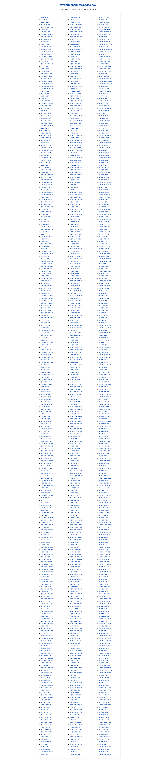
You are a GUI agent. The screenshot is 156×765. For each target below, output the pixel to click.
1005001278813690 (47, 254)
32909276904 (45, 165)
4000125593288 (46, 118)
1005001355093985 (105, 71)
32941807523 (74, 468)
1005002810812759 (105, 744)
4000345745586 (75, 22)
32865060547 (74, 586)
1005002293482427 (105, 646)
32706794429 (45, 17)
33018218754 (45, 155)
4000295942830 (75, 246)
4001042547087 (75, 389)
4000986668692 (104, 266)
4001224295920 (46, 170)
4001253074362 (46, 153)
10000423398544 (75, 327)
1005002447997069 (105, 552)
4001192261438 (75, 165)
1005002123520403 (47, 537)
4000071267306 (46, 288)
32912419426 (74, 382)
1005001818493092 (105, 327)
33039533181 (45, 522)
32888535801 (74, 591)
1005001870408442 (76, 116)
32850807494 (103, 308)
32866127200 (103, 268)
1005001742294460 (47, 27)
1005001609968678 (76, 409)
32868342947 (74, 576)
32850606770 (74, 458)
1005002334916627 (76, 532)
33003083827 (103, 330)
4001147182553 (104, 402)
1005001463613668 (105, 448)
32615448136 (74, 665)
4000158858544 (104, 177)
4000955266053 (75, 485)
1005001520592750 (105, 739)
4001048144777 (75, 185)
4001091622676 (46, 419)
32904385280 (103, 470)
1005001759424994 (105, 34)
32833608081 (45, 22)
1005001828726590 (47, 446)
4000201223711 (74, 283)
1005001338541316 (105, 404)
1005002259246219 (76, 123)
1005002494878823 (76, 239)
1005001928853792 (105, 596)
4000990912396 (46, 670)
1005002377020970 (76, 628)
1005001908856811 (105, 673)
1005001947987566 (47, 379)
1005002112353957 (105, 512)
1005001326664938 (105, 564)
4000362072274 (104, 47)
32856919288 (74, 71)
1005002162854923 (76, 655)
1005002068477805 (76, 394)
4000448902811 (75, 268)
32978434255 (74, 542)
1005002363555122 (76, 569)
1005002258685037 (105, 722)
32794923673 (103, 712)
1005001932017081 (76, 429)
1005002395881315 (76, 172)
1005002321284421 (76, 64)
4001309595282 (104, 278)
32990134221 (103, 291)
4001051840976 (75, 54)
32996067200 (45, 332)
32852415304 (45, 340)
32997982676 (45, 744)
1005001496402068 (47, 512)
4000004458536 (75, 276)
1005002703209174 (105, 384)
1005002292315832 (76, 125)
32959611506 (74, 747)
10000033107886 (104, 461)
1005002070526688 (47, 103)
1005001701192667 (46, 303)
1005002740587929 (47, 83)
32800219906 (103, 419)
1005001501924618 (105, 32)
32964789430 (45, 488)
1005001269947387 (105, 231)
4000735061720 (46, 719)
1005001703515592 (47, 589)
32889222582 (45, 544)
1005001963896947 (76, 278)
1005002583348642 (47, 74)
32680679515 (103, 300)
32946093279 (45, 510)
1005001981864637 (47, 34)
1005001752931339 (76, 39)
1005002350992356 (105, 44)
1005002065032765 (47, 559)
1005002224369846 (76, 24)
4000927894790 (104, 187)
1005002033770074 (105, 185)
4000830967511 (104, 337)
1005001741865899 (105, 56)
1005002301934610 (76, 69)
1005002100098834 (76, 318)
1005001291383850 (105, 214)
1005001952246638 (47, 752)
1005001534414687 (105, 678)
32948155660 (103, 103)
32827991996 (103, 165)
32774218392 (45, 61)
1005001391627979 (105, 668)
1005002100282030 (105, 347)
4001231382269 (104, 204)
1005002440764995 (76, 473)
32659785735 (74, 81)
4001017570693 (75, 613)
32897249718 (103, 323)
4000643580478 (104, 714)
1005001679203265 (47, 64)
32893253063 (45, 552)
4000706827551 (46, 133)
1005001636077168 (47, 480)
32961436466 (103, 537)
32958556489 (74, 273)
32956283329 (103, 342)
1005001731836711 (75, 96)
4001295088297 (104, 695)
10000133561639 (104, 88)
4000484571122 (75, 59)
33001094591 (45, 19)
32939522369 (74, 340)
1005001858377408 (105, 618)
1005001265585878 (76, 682)
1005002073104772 (105, 259)
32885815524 (74, 330)
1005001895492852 (76, 697)
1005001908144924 (76, 604)
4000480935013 (104, 192)
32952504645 (103, 86)
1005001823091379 (105, 700)
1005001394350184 (47, 456)
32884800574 (103, 542)
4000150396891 (46, 483)
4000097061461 (75, 754)
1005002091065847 (76, 690)
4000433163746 (104, 611)
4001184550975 (75, 308)
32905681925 (45, 503)
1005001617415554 (76, 695)
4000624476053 (104, 626)
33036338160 (103, 310)
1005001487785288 (47, 263)
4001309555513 (104, 429)
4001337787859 (46, 101)
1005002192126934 (47, 631)
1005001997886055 (76, 687)
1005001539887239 (47, 175)
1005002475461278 (76, 475)
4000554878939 (104, 212)
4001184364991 (104, 594)
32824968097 (74, 254)
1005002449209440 (105, 81)
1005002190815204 (47, 266)
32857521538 (74, 189)
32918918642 (103, 710)
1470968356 (44, 111)
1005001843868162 (47, 549)
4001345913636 (104, 446)
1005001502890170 (105, 458)
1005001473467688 (105, 562)
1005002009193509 (76, 86)
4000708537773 (75, 266)
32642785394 (103, 507)
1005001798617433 (76, 559)
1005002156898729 (47, 668)
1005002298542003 (105, 478)
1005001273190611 (105, 39)
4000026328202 (46, 138)
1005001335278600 (105, 643)
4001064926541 (46, 424)
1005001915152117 (46, 157)
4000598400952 (46, 641)
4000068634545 (46, 355)
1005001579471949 (47, 335)
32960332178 (45, 71)
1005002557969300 (76, 160)
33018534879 (45, 532)
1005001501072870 (76, 441)
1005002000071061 (76, 106)
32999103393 (103, 498)
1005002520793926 (76, 103)
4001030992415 (104, 655)
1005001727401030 (47, 357)
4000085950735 (75, 436)
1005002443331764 (47, 382)
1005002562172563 (76, 335)
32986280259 (103, 517)
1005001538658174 (105, 325)
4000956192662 (104, 734)
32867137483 (74, 478)
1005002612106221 (47, 406)
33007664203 (45, 167)
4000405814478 (46, 687)
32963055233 (74, 128)
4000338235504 (104, 406)
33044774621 (45, 214)
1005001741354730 (47, 342)
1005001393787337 (105, 120)
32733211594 (45, 44)
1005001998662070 (76, 710)
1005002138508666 (105, 197)
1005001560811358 (76, 140)
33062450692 (74, 670)
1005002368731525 (47, 604)
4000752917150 (104, 549)
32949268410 (74, 113)
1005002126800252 (105, 495)
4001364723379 (46, 160)
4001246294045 (75, 500)
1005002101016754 (76, 192)
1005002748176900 (76, 101)
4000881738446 (75, 535)
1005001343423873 (105, 286)
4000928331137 (46, 628)
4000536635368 (75, 34)
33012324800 (74, 224)
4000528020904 (75, 507)
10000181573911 (104, 118)
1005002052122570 (76, 431)
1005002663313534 (105, 219)
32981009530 (103, 362)
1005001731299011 (46, 468)
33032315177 (103, 263)
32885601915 (74, 323)
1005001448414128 (105, 254)
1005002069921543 (105, 532)
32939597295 (45, 222)
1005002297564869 (105, 468)
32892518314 (103, 313)
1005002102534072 (105, 59)
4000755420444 (75, 636)
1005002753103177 (76, 564)
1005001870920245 (47, 554)
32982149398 (74, 377)
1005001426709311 (76, 737)
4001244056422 (104, 27)
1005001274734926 (76, 199)
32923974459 (103, 244)
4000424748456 (46, 466)
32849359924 (45, 172)
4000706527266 (104, 658)
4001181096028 (75, 222)
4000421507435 (75, 567)
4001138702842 (104, 372)
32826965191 (103, 621)
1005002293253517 (76, 433)
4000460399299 (75, 207)
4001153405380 (75, 241)
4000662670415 (104, 727)
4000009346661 (46, 742)
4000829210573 (46, 305)
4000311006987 (46, 648)
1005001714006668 (105, 623)
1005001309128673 (76, 714)
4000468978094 (46, 411)
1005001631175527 (46, 56)
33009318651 (45, 754)
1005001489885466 (47, 261)
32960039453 (45, 433)
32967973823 (103, 752)
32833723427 (45, 209)
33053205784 (103, 64)
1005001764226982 (47, 362)
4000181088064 (104, 387)
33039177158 (45, 219)
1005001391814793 (46, 81)
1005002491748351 (76, 162)
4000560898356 (46, 113)
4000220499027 (46, 350)
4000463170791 (45, 367)
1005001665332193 (47, 658)
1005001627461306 (47, 685)
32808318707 (45, 633)
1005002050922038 (47, 185)
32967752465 (74, 734)
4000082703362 (75, 648)
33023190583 (103, 315)
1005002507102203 (76, 658)
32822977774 (103, 320)
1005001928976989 (76, 387)
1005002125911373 (46, 273)
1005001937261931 (76, 209)
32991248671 (74, 680)
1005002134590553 (105, 426)
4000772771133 (104, 17)
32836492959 (45, 276)
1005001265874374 (76, 411)
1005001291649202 (105, 737)
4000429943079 (75, 643)
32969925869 (74, 345)
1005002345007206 (105, 261)
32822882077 (103, 663)
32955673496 (74, 337)
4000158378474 (104, 606)
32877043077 (45, 747)
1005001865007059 (47, 682)
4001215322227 (104, 424)
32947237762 (103, 241)
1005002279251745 (76, 402)
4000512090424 (75, 596)
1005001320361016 (105, 298)
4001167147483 (74, 362)
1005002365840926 (47, 673)
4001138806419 (75, 663)
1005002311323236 (47, 547)
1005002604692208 (47, 722)
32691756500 (74, 404)
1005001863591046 (47, 384)
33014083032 (45, 712)
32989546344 (74, 288)
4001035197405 (75, 466)
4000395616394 (104, 19)
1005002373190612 (76, 589)
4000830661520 (75, 633)
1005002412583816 (76, 79)
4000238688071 (75, 692)
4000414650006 (104, 463)
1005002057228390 (47, 638)
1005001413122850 (105, 355)
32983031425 (74, 572)
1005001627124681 (46, 286)
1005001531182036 (47, 300)
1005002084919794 (105, 194)
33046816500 (103, 633)
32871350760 (103, 493)
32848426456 (45, 69)
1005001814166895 (47, 520)
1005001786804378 (76, 157)
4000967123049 (46, 394)
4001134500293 (104, 576)
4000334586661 (46, 197)
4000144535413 (104, 382)
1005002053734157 (76, 49)
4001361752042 (104, 234)
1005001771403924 (105, 697)
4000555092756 (46, 663)
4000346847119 (46, 727)
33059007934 (45, 527)
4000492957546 (46, 441)
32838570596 (103, 170)
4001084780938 (104, 106)
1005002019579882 (76, 170)
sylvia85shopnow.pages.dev (78, 4)
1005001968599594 (76, 421)
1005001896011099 (47, 574)
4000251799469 (104, 207)
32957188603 (45, 231)
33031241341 (74, 293)
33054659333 (103, 660)
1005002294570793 (105, 66)
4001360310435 (104, 167)
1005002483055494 (76, 325)
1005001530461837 (76, 229)
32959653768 (74, 251)
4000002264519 (46, 135)
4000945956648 (46, 421)
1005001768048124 (47, 88)
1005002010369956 (105, 29)
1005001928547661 (76, 143)
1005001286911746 (105, 687)
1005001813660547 (76, 167)
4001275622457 (104, 180)
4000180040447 (104, 650)
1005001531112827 (75, 722)
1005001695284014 (47, 86)
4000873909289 (75, 495)
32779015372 (45, 387)
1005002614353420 (105, 332)
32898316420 (74, 463)
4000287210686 (104, 717)
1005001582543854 (76, 448)
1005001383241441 (76, 392)
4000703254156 (104, 416)
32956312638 (45, 389)
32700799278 (74, 74)
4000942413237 (75, 19)
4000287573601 (104, 130)
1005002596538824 (47, 123)
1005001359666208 (76, 259)
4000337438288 (104, 123)
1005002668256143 (76, 197)
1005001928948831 (105, 394)
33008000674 (45, 616)
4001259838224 (46, 399)
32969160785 (45, 256)
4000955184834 (104, 74)
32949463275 (74, 515)
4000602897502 (75, 374)
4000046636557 (104, 466)
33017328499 (103, 399)
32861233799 (103, 609)
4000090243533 (46, 675)
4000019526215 (104, 505)
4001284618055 (75, 552)
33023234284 (74, 397)
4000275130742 (75, 367)
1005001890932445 (105, 374)
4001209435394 (75, 83)
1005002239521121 (105, 335)
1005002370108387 (47, 495)
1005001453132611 (105, 101)
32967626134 (74, 61)
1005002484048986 (76, 623)
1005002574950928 (105, 69)
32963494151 (45, 29)
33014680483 (45, 515)
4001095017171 (74, 414)
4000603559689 (75, 138)
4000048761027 (46, 749)
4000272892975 (46, 438)
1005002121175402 (76, 579)
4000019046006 (104, 76)
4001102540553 (46, 32)
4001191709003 (104, 527)
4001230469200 (46, 436)
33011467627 (103, 128)
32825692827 (103, 579)
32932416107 (74, 719)
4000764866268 (104, 591)
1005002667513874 (105, 586)
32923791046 (103, 345)
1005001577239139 (47, 478)
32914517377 (45, 535)
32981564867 (45, 241)
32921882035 (74, 187)
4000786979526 (75, 286)
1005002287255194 (47, 244)
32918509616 (45, 692)
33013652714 (103, 433)
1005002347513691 (105, 369)
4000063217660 (104, 111)
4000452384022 (46, 705)
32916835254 (45, 337)
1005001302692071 (76, 530)
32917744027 (45, 448)
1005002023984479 (76, 300)
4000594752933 (75, 271)
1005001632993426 (47, 308)
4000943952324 (46, 360)
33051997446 (45, 320)
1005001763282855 (47, 660)
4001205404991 (104, 202)
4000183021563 (46, 49)
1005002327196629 (105, 42)
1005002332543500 (76, 470)
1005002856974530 (105, 628)
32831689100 (103, 631)
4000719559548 (104, 283)
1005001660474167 (105, 754)
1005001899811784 (46, 268)
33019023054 (45, 665)
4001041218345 (104, 217)
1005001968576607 (105, 61)
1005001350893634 (47, 47)
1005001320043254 (47, 409)
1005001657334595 (47, 148)
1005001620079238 (76, 705)
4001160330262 (75, 155)
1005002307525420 (76, 384)
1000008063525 (104, 229)
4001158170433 (45, 402)
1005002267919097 (76, 204)
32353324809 (74, 446)
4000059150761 (75, 303)
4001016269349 (46, 177)
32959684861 (45, 364)
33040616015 (45, 327)
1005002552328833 (76, 525)
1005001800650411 (76, 315)
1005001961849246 (76, 599)
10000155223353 (75, 641)
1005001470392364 (76, 305)
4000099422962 (46, 505)
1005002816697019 (47, 599)
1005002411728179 (76, 584)
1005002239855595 (47, 182)
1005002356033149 (76, 419)
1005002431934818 (47, 246)
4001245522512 (46, 584)
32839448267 (103, 113)
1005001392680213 (76, 594)
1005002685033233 (105, 83)
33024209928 (103, 574)
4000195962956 (104, 303)
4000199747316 (45, 646)
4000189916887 (46, 710)
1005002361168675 (105, 604)
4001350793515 (46, 217)
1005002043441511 (76, 32)
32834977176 (103, 54)
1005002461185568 (47, 611)
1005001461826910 (47, 623)
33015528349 (103, 367)
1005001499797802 (76, 364)
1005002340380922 (105, 421)
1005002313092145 (76, 357)
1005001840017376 (105, 690)
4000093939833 (46, 212)
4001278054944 (104, 702)
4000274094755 (75, 727)
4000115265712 (104, 613)
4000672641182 (46, 606)
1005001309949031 (76, 554)
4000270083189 (46, 490)
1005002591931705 (47, 530)
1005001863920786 (76, 175)
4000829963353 (46, 79)
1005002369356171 (76, 549)
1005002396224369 (76, 214)
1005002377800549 (105, 397)
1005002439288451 (76, 406)
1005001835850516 (105, 503)
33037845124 (74, 438)
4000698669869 (46, 345)
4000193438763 (104, 443)
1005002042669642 (76, 668)
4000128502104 (46, 189)
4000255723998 (75, 310)
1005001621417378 (105, 281)
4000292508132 (75, 219)
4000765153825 (104, 414)
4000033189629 (46, 369)
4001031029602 (46, 93)
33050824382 (74, 675)
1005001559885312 (105, 641)
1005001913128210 (105, 364)
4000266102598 (46, 636)
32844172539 (45, 128)
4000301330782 (75, 111)
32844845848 (103, 379)
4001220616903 (46, 700)
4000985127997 (75, 372)
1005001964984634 (76, 263)
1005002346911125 (76, 527)
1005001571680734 (76, 744)
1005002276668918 (47, 429)
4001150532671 (74, 488)
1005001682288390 (76, 66)
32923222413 (45, 579)
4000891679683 (75, 732)
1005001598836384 (47, 557)
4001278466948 (104, 249)
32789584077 (45, 98)
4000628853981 (75, 522)
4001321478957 (45, 650)
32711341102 (74, 707)
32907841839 (74, 130)
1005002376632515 (47, 226)
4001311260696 (104, 138)
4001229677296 (75, 749)
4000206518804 (75, 480)
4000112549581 (104, 616)
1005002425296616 (47, 695)
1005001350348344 (47, 192)
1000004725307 (104, 239)
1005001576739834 (47, 404)
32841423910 (103, 473)
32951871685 (45, 591)
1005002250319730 (76, 574)
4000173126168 (45, 259)
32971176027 (74, 153)
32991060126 (74, 261)
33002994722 (45, 66)
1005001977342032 (47, 207)
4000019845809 (46, 707)
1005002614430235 (76, 453)
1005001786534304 (105, 724)
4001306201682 (75, 505)
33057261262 (74, 544)
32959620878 (45, 96)
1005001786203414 (76, 236)
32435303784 (74, 646)
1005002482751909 (47, 564)
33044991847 (74, 88)
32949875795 (103, 24)
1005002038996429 (47, 732)
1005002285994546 (76, 650)
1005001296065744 (76, 150)
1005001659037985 (76, 120)
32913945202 (103, 37)
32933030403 (74, 461)
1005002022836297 (76, 27)
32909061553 (45, 315)
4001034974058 (75, 562)
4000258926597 (46, 426)
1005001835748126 (76, 537)
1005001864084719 (76, 47)
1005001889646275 (76, 234)
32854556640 (74, 217)
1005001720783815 (47, 473)
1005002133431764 (47, 461)
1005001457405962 (76, 653)
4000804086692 (104, 276)
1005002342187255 (47, 443)
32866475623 (103, 116)
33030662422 (103, 707)
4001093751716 (104, 515)
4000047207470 (46, 283)
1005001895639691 (105, 638)
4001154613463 (75, 44)
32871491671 (74, 626)
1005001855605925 (76, 456)
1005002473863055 (105, 525)
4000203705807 (104, 189)
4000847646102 (104, 569)
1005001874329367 (76, 332)
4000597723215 (46, 678)
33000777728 (45, 239)
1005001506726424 (76, 443)
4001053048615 (104, 340)
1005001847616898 (76, 606)
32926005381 (103, 236)
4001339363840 (46, 162)
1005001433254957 (76, 281)
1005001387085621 (76, 638)
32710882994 (103, 295)
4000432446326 (46, 414)
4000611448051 (45, 372)
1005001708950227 (76, 256)
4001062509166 (75, 231)
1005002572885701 (76, 291)
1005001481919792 (76, 145)
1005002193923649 (105, 547)
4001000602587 (46, 291)
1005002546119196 (105, 172)
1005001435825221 (47, 251)
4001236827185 (46, 601)
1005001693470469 (76, 177)
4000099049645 (104, 680)
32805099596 (45, 431)
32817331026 (103, 411)
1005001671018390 (105, 599)
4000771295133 (45, 325)
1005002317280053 (76, 29)
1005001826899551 (47, 54)
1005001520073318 (76, 182)
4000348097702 (75, 342)
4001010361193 (103, 352)
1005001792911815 (105, 226)
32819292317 (45, 470)
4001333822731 (46, 500)
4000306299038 (104, 692)
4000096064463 (75, 118)
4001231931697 (74, 739)
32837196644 (45, 249)
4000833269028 (75, 98)
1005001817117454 (104, 22)
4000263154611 (104, 155)
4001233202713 (104, 742)
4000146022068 (46, 310)
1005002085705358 (105, 157)
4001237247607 (104, 530)
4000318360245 (46, 140)
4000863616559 (104, 648)
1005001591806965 (76, 631)
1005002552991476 (47, 51)
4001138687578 (45, 120)
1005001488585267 (76, 685)
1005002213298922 (47, 313)
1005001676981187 (76, 37)
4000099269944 (104, 685)
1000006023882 (75, 483)
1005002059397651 (105, 522)
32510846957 (45, 143)
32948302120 (45, 224)
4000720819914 (104, 581)
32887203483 (74, 660)
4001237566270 (46, 724)
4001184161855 (103, 305)
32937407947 (103, 675)
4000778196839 (46, 458)
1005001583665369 (47, 150)
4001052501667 (75, 51)
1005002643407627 (47, 643)
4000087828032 (46, 392)
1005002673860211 (105, 409)
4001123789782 (75, 426)
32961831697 (45, 42)
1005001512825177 (105, 143)
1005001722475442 (105, 653)
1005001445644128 (47, 76)
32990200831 (74, 742)
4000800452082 (46, 397)
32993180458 (103, 475)
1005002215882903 (105, 572)
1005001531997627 (76, 498)
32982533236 (74, 517)
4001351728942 (104, 567)
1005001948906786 (105, 451)
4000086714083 (104, 153)
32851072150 (103, 360)
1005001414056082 (47, 59)
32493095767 (45, 293)
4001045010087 (75, 616)
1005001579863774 (76, 360)
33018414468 (74, 355)
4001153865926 (46, 717)
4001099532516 (46, 453)
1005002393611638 (47, 194)
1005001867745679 (47, 517)
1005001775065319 (105, 357)
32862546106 (103, 273)
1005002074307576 (105, 441)
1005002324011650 (105, 732)
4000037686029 (104, 160)
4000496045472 (75, 678)
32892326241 (103, 377)
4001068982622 (46, 106)
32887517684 (45, 234)
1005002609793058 (47, 581)
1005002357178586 (105, 182)
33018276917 (74, 503)
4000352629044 (46, 463)
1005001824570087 (105, 246)
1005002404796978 (105, 209)
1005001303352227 (47, 330)
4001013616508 (45, 377)
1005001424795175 (47, 653)
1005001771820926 (105, 224)
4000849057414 (46, 145)
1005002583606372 (47, 567)
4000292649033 (75, 180)
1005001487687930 (105, 584)
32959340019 (103, 251)
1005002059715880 (47, 298)
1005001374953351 (47, 594)
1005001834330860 (47, 295)
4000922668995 (75, 581)
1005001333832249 (76, 379)
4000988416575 (104, 133)
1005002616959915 (47, 229)
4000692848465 (104, 749)
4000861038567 (46, 542)
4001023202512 (75, 76)
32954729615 (103, 96)
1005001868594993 (76, 540)
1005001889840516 (76, 520)
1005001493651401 (47, 37)
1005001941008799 (105, 483)
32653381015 (74, 493)
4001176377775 (74, 244)
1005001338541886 (105, 108)
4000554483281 (104, 510)
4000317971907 (104, 222)
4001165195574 (104, 729)
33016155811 (45, 347)
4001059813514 (104, 392)
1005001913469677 (105, 559)
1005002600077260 (105, 705)
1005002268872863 (76, 729)
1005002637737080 (105, 125)
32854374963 (103, 199)
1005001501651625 (47, 180)
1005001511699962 (105, 148)
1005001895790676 (105, 747)
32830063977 (103, 500)
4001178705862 (75, 91)
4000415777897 (75, 313)
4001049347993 (46, 116)
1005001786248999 (47, 485)
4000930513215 (46, 690)
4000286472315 (104, 256)
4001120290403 (104, 140)
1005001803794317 (76, 724)
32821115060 (74, 399)
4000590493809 (46, 586)
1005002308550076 (76, 320)
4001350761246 (46, 323)
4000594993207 (104, 453)
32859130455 (103, 145)
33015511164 (103, 350)
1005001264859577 (105, 665)
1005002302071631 (105, 554)
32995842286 (45, 626)
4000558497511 (104, 480)
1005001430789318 (105, 91)
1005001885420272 (105, 389)
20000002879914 (104, 535)
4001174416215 (74, 451)
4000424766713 (46, 39)
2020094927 (103, 318)
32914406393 (45, 609)
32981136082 (74, 547)
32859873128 (45, 281)
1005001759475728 (47, 618)
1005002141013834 (47, 562)
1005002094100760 (47, 451)
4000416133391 (104, 488)
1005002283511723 (76, 347)
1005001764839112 (76, 673)
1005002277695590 (105, 79)
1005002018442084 (76, 93)
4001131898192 (74, 133)
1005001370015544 (47, 569)
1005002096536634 (105, 636)
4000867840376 (46, 596)
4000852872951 (104, 162)
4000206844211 (75, 42)
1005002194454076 (47, 621)
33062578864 (45, 540)
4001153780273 (45, 108)
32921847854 (103, 682)
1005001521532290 (47, 613)
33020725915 (103, 540)
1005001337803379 (47, 187)
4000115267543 (104, 431)
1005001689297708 (76, 611)
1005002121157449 (46, 507)
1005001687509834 (47, 374)
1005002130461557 (105, 288)
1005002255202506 (105, 670)
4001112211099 (45, 702)
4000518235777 (46, 130)
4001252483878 (75, 298)
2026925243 (103, 544)
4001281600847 (75, 212)
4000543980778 (104, 150)
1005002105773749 (105, 51)
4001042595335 (46, 680)
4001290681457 (46, 24)
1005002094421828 (105, 557)
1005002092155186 (76, 352)
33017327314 (74, 369)
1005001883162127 (46, 318)
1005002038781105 (76, 148)
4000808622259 (75, 702)
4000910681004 (46, 493)
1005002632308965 (76, 416)
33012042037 (74, 700)
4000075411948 (46, 204)
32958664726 (45, 739)
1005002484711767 (47, 236)
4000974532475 (46, 655)
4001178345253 (104, 436)
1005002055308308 (105, 49)
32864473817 (103, 98)
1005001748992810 (76, 557)
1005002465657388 (47, 572)
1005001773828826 (76, 135)
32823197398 (103, 456)
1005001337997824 (47, 416)
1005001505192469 (76, 424)
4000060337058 (104, 93)
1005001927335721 (47, 352)
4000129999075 (46, 729)
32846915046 (45, 576)
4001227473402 (46, 271)
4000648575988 (104, 520)
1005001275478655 (105, 601)
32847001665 (45, 498)
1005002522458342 (76, 194)
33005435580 (103, 293)
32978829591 (74, 226)
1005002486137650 (76, 712)
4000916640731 (46, 734)
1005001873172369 (76, 618)
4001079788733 (46, 714)
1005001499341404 (105, 135)
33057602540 (103, 490)
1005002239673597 (105, 271)
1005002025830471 (76, 621)
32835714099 (74, 56)
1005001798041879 (76, 108)
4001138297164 (74, 717)
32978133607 (74, 752)
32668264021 (103, 589)
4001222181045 (75, 512)
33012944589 (74, 510)
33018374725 (45, 91)
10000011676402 (75, 202)
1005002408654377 (47, 202)
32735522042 (45, 737)
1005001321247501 (105, 438)
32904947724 (45, 475)
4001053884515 (75, 17)
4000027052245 (104, 175)
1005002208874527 (47, 525)
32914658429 (74, 490)
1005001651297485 (47, 697)
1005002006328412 (47, 278)
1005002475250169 (76, 249)
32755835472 (74, 609)
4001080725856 (104, 719)
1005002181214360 (105, 485)
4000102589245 (75, 601)
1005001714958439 (76, 350)
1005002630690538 (47, 199)
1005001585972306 (76, 295)
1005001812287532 (47, 125)
